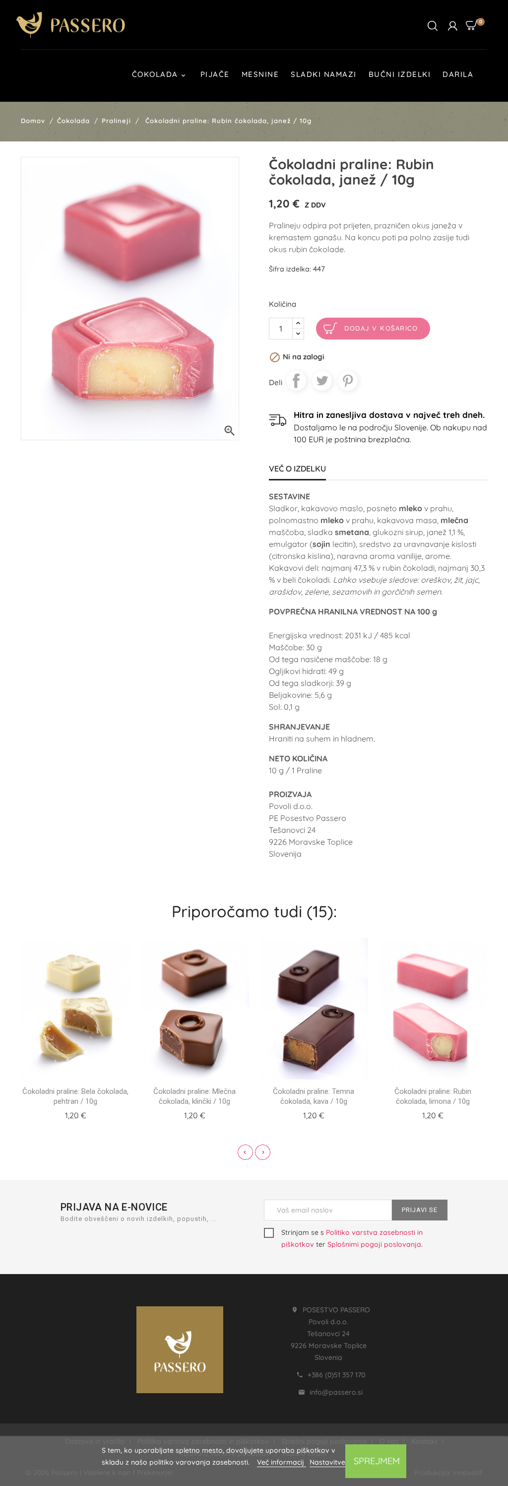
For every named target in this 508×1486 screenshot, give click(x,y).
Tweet (322, 381)
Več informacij (281, 1462)
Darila (458, 74)
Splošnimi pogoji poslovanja (374, 1244)
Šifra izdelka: (290, 269)
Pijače (215, 74)
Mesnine (260, 74)
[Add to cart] (182, 1114)
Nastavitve (327, 1462)
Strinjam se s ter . (352, 1238)
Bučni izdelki (400, 74)
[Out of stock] (63, 1114)
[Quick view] (87, 1114)
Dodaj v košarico (381, 328)
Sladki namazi (324, 74)
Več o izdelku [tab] (297, 468)
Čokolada (159, 74)
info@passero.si (336, 1392)
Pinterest (348, 381)
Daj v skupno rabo (296, 381)
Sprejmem (377, 1461)
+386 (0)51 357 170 (336, 1374)
